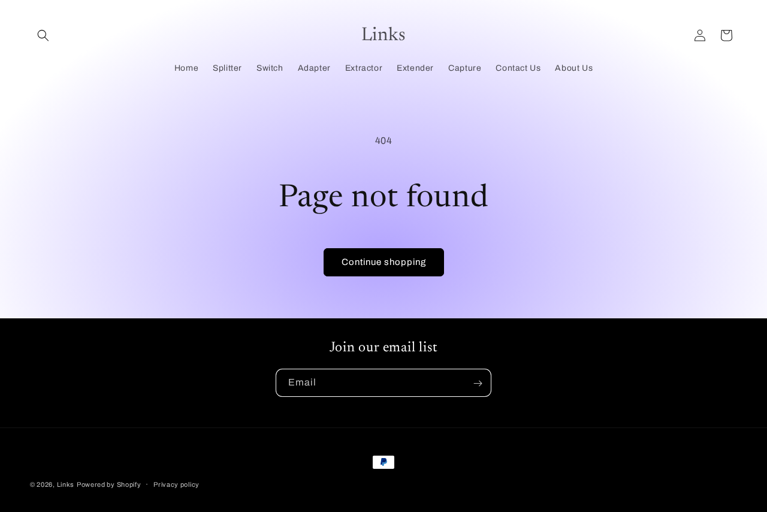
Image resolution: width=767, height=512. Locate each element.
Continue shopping (384, 262)
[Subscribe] (477, 383)
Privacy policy (176, 483)
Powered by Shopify (109, 484)
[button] (43, 35)
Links (66, 484)
